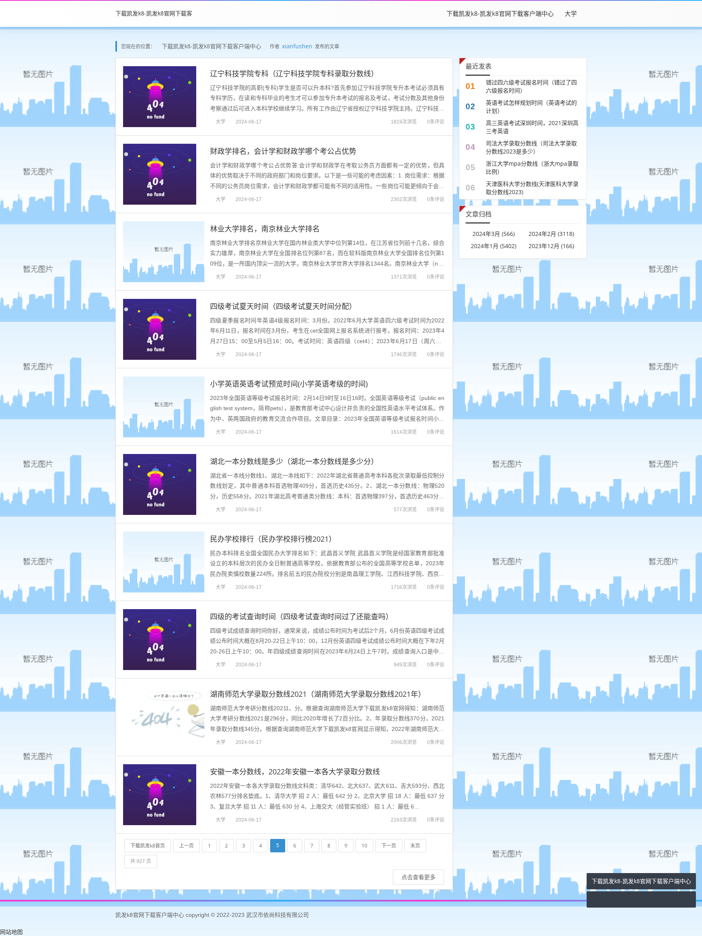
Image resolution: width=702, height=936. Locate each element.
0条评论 (435, 121)
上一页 (186, 845)
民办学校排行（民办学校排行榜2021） (273, 539)
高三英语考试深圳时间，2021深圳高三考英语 (532, 127)
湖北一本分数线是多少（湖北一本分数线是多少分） (294, 461)
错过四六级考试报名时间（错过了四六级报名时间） (531, 86)
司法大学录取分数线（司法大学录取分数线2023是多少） (531, 147)
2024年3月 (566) (493, 234)
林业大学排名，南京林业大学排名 (265, 228)
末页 (415, 845)
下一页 (388, 845)
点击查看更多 (418, 877)
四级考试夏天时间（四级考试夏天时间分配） (283, 306)
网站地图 (11, 932)
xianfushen (297, 46)
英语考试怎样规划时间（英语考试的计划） (531, 107)
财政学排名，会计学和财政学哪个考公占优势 (283, 151)
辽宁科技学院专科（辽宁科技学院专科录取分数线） (294, 73)
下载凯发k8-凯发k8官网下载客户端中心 (500, 13)
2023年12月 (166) (551, 246)
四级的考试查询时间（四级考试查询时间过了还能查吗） (301, 616)
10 (364, 845)
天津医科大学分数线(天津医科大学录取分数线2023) (532, 188)
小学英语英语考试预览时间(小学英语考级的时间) (289, 384)
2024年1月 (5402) (493, 246)
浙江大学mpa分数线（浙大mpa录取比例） (532, 167)
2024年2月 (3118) (551, 234)
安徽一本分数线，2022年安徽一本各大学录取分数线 (295, 771)
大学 (571, 13)
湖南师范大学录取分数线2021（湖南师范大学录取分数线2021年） (317, 694)
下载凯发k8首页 (147, 845)
